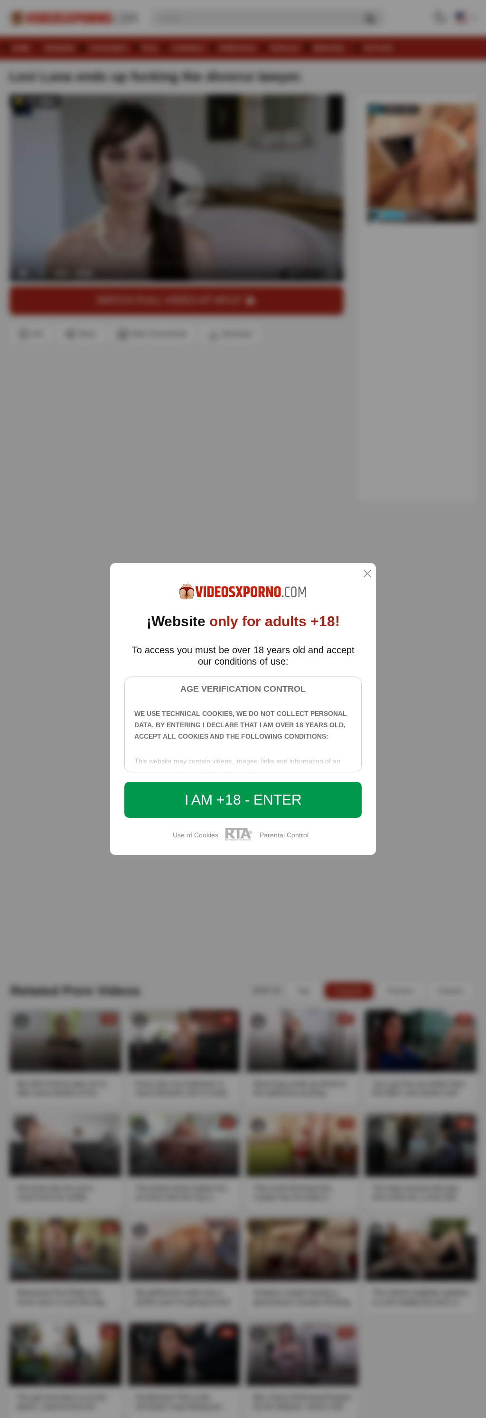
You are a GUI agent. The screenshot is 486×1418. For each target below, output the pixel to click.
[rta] (239, 839)
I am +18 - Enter (243, 799)
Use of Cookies (195, 835)
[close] (367, 574)
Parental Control (284, 835)
